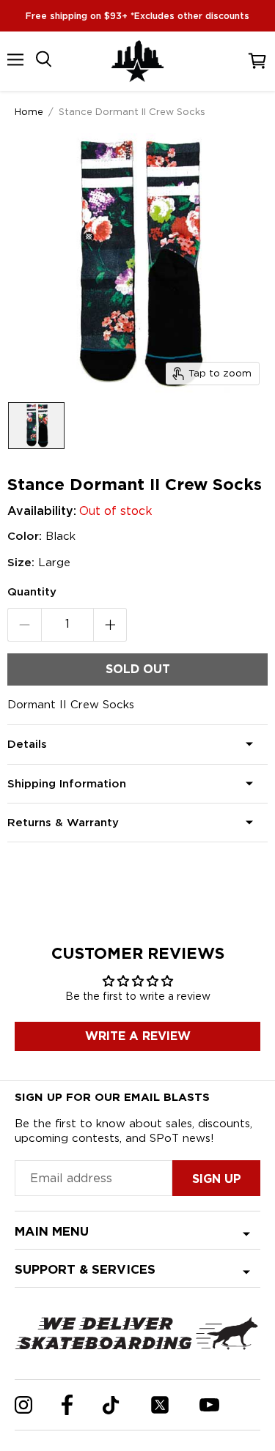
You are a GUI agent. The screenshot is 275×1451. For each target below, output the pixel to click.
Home (29, 111)
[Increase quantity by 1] (110, 625)
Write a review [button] (138, 1036)
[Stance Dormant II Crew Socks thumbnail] (36, 425)
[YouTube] (209, 1404)
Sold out (138, 669)
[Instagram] (23, 1405)
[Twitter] (160, 1405)
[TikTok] (111, 1405)
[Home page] (138, 61)
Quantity (31, 591)
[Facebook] (67, 1405)
